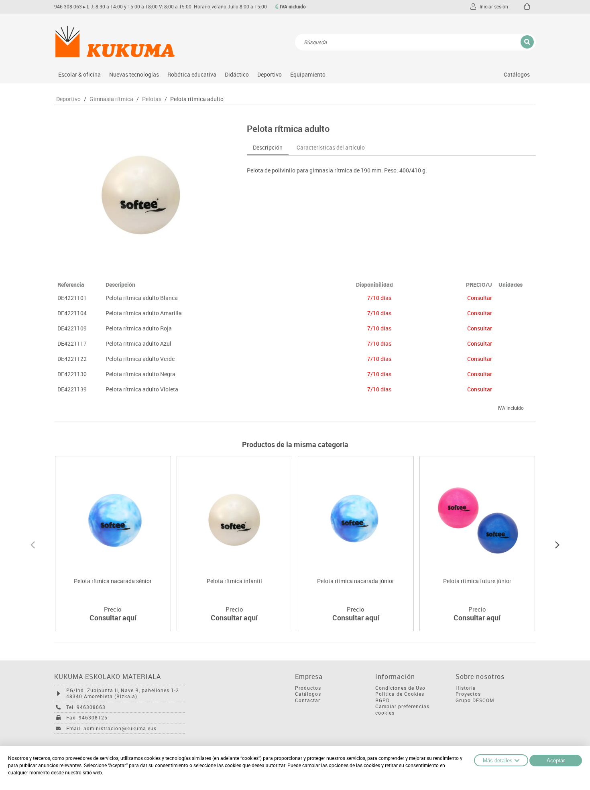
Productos (308, 688)
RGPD (382, 700)
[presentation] (32, 544)
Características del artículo (331, 147)
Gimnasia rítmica (111, 99)
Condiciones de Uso (400, 688)
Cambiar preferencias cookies (402, 709)
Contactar (307, 700)
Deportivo (269, 74)
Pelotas (151, 99)
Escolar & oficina (79, 74)
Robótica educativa (191, 74)
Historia (466, 688)
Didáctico (237, 74)
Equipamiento (308, 74)
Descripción (268, 147)
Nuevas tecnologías (134, 74)
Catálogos (517, 74)
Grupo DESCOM (475, 700)
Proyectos (468, 694)
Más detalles (498, 761)
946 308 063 (68, 7)
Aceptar (556, 761)
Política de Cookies (399, 694)
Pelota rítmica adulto (197, 99)
